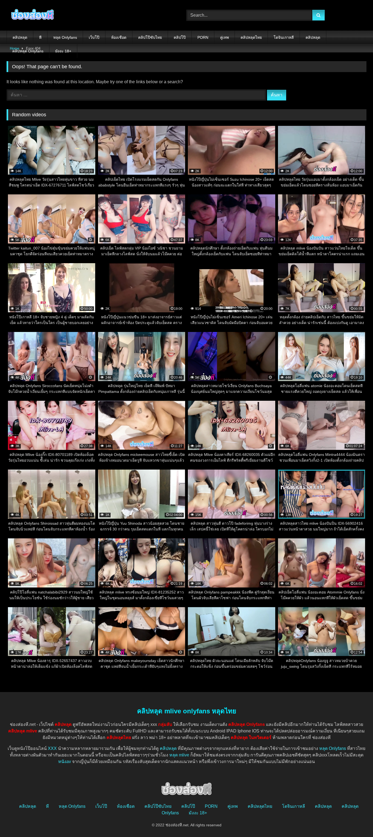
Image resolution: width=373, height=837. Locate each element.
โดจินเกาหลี (284, 37)
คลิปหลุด (20, 37)
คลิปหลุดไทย (251, 37)
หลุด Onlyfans (65, 37)
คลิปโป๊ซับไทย (150, 37)
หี (40, 37)
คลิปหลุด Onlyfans (27, 51)
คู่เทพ (224, 37)
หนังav (64, 761)
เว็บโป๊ (94, 37)
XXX (52, 748)
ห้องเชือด (118, 37)
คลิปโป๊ (180, 37)
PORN (202, 37)
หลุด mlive (179, 755)
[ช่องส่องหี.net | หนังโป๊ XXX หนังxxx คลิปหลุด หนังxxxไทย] (31, 15)
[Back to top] (356, 820)
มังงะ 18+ (63, 51)
